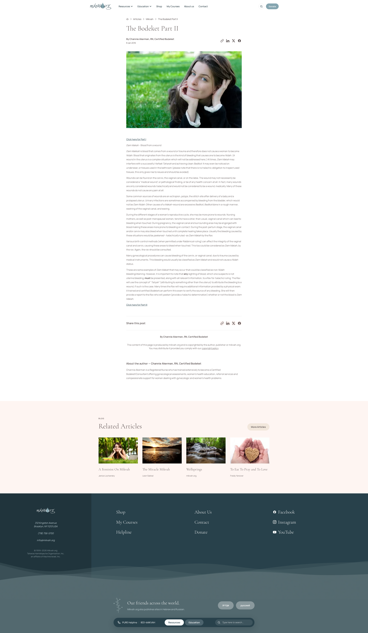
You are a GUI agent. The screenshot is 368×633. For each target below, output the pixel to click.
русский (245, 605)
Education (143, 6)
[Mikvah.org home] (100, 6)
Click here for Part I (136, 139)
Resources (124, 6)
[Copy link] (222, 40)
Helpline (124, 532)
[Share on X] (233, 40)
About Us (203, 512)
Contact (203, 6)
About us (189, 6)
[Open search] (261, 6)
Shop (159, 6)
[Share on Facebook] (239, 40)
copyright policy (210, 348)
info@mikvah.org (46, 540)
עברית (226, 605)
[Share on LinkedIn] (228, 40)
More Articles (258, 427)
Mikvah (149, 19)
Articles (137, 19)
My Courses (173, 6)
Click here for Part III (136, 304)
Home (127, 19)
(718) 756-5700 (46, 533)
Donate (272, 6)
